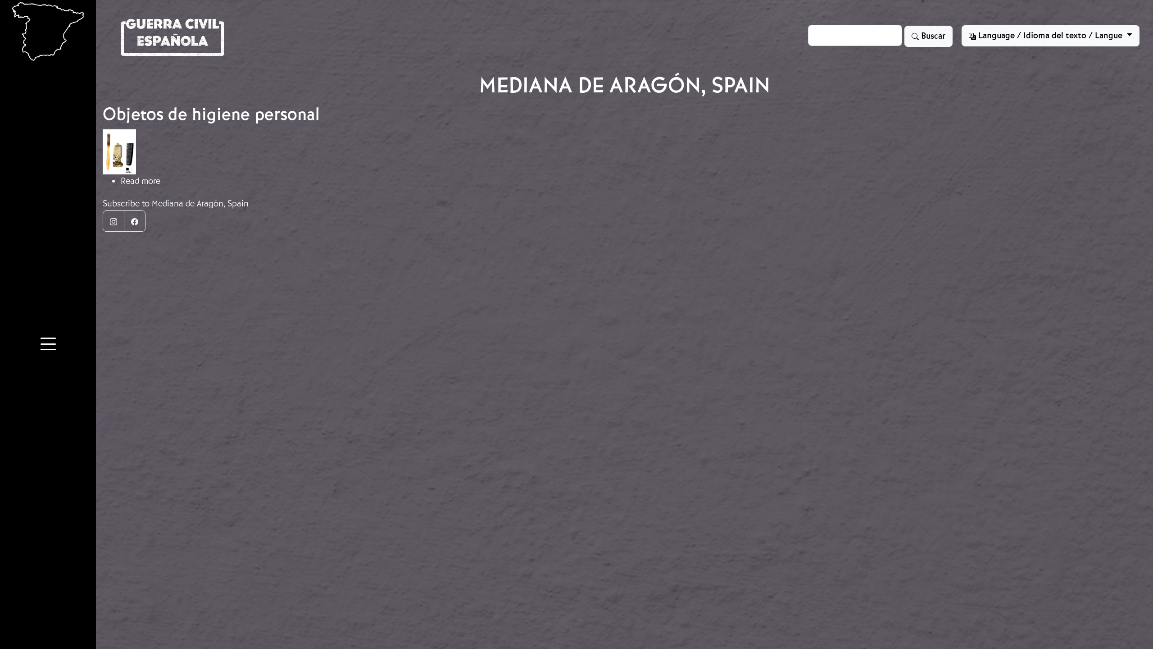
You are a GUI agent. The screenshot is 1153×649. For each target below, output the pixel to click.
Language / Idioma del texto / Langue (1050, 35)
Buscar (932, 36)
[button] (48, 345)
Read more (140, 181)
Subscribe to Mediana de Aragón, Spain (176, 203)
